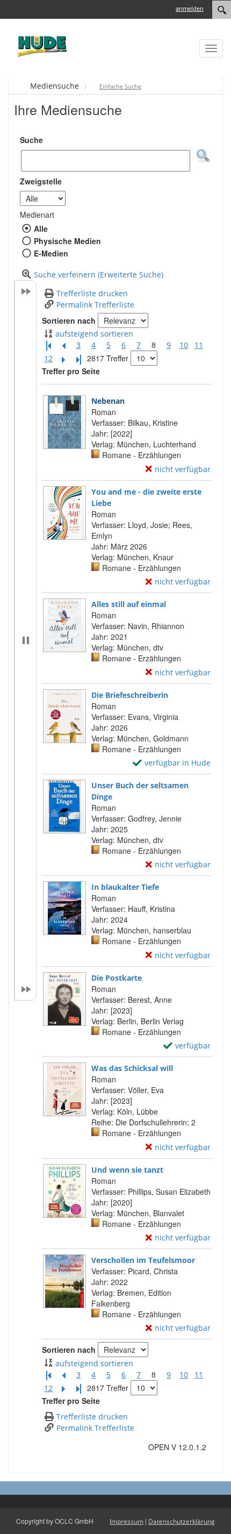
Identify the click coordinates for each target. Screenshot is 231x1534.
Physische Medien (67, 241)
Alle (40, 228)
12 (48, 358)
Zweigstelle (41, 181)
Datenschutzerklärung (181, 1521)
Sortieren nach (69, 320)
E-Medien (51, 253)
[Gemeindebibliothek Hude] (40, 46)
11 (198, 345)
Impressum (126, 1521)
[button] (203, 156)
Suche (31, 139)
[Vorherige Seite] (63, 345)
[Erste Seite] (48, 345)
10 (183, 345)
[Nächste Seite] (63, 358)
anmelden (190, 8)
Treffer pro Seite (71, 371)
